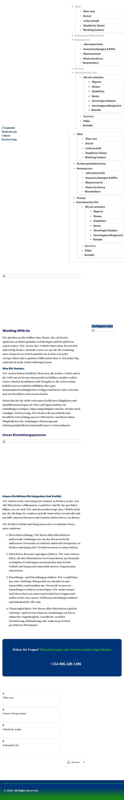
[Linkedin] (113, 789)
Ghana (96, 86)
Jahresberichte (93, 44)
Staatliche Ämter (94, 25)
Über (78, 6)
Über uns (89, 11)
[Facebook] (103, 789)
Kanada (96, 109)
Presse (79, 68)
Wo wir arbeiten (93, 77)
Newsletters (91, 62)
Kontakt (88, 125)
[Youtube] (118, 789)
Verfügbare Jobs (102, 326)
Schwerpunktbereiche (89, 35)
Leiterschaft (91, 20)
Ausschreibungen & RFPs (99, 49)
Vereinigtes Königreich (106, 105)
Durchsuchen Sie (86, 72)
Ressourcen (82, 39)
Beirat (87, 16)
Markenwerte (92, 53)
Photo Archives (93, 58)
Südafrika (98, 91)
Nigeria (96, 81)
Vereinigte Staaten (104, 100)
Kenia (95, 96)
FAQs (86, 121)
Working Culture (93, 29)
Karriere (88, 116)
